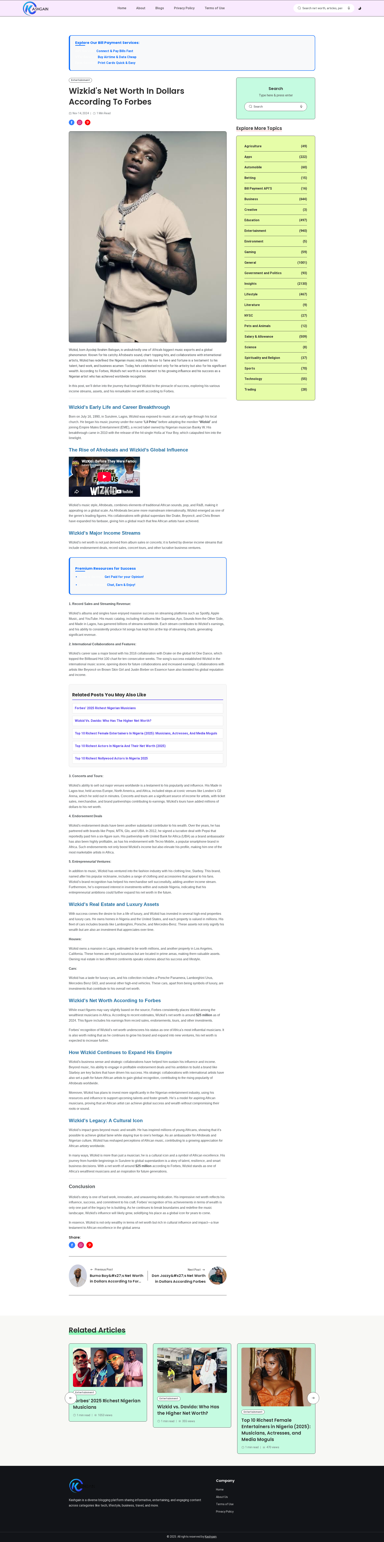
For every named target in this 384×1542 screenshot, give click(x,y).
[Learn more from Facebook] (71, 122)
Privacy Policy (184, 8)
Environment (253, 241)
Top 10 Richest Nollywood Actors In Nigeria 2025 (111, 758)
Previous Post (104, 1269)
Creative (250, 210)
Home (122, 8)
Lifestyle (251, 294)
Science (250, 347)
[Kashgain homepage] (35, 8)
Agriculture (253, 146)
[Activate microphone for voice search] (348, 8)
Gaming (250, 252)
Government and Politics (263, 273)
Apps (248, 157)
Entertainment (80, 80)
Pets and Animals (257, 326)
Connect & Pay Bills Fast (114, 51)
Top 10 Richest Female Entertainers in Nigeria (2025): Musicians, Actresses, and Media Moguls (276, 1430)
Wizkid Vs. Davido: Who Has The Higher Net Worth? (113, 721)
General (250, 263)
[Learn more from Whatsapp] (79, 122)
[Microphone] (301, 106)
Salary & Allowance (258, 336)
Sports (249, 368)
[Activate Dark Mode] (359, 8)
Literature (252, 305)
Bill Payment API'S (258, 188)
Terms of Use (215, 8)
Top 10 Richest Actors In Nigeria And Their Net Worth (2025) (120, 746)
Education (251, 220)
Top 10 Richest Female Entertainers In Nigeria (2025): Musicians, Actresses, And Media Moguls (146, 733)
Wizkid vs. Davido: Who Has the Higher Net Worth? (188, 1410)
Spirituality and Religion (262, 358)
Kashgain (211, 1536)
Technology (253, 379)
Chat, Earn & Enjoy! (107, 585)
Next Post (194, 1269)
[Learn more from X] (87, 122)
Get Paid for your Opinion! (111, 577)
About (140, 8)
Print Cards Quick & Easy (116, 63)
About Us (222, 1497)
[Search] (299, 8)
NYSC (248, 315)
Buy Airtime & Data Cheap (117, 57)
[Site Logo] (82, 1486)
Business (251, 199)
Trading (250, 389)
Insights (250, 284)
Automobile (253, 167)
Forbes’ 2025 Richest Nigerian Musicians (105, 708)
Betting (250, 178)
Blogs (159, 8)
